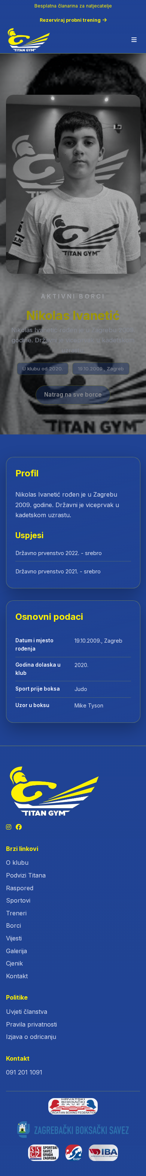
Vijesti (14, 938)
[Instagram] (8, 827)
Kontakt (17, 976)
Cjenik (14, 963)
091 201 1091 (24, 1072)
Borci (13, 925)
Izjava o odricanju (31, 1036)
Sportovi (18, 900)
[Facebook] (19, 827)
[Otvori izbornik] (134, 40)
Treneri (16, 913)
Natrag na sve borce (73, 394)
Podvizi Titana (26, 875)
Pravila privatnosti (31, 1024)
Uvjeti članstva (26, 1011)
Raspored (19, 888)
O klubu (17, 862)
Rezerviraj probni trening (70, 20)
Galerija (16, 951)
